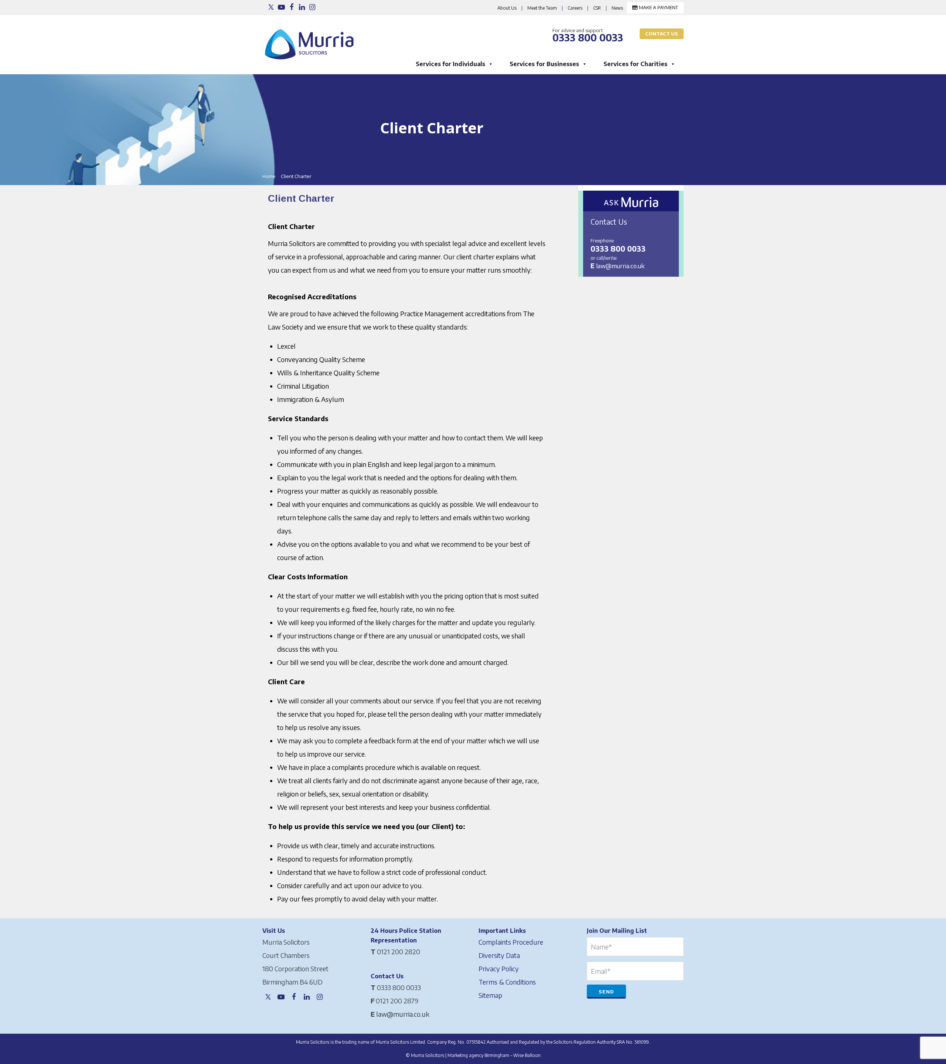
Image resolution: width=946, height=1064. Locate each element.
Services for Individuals (450, 64)
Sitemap (490, 995)
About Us (507, 8)
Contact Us (661, 34)
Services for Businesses (544, 64)
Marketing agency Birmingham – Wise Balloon (494, 1055)
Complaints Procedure (511, 942)
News (617, 8)
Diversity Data (499, 955)
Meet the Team (542, 8)
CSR (597, 8)
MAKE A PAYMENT (658, 7)
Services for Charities (635, 64)
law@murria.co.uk (620, 266)
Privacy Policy (499, 968)
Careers (575, 8)
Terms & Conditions (507, 982)
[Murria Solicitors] (311, 40)
